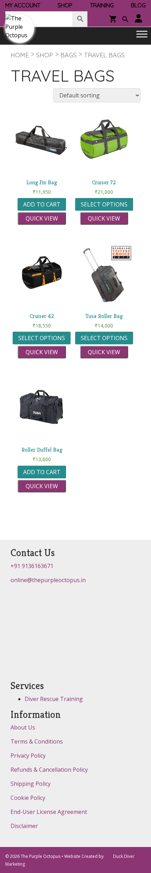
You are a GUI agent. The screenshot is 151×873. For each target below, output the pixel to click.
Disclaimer (24, 826)
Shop (44, 55)
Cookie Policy (28, 798)
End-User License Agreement (49, 812)
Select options (104, 204)
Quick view (42, 218)
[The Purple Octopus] (19, 28)
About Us (23, 727)
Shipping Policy (31, 784)
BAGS (68, 55)
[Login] (139, 19)
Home (20, 55)
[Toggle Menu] (141, 34)
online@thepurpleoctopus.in (48, 580)
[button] (125, 20)
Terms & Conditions (37, 741)
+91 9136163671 (32, 566)
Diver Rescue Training (54, 699)
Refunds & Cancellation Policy (49, 769)
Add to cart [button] (41, 204)
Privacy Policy (28, 755)
